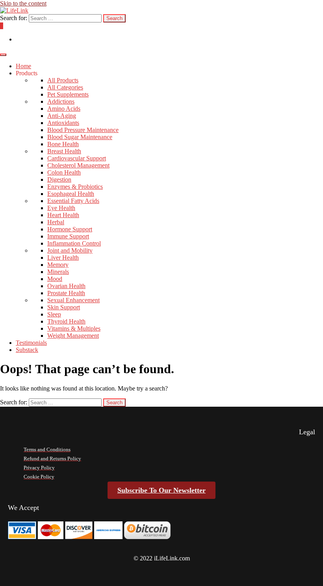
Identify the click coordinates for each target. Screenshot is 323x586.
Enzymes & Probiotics (75, 186)
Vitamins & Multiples (73, 328)
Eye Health (61, 208)
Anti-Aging (61, 115)
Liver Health (63, 257)
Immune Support (68, 236)
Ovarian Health (66, 286)
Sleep (54, 314)
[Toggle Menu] (3, 55)
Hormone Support (69, 229)
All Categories (65, 87)
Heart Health (63, 215)
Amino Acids (63, 108)
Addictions (60, 101)
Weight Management (73, 335)
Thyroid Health (66, 321)
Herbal (55, 222)
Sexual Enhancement (73, 300)
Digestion (59, 179)
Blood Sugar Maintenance (79, 137)
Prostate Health (66, 293)
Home (23, 66)
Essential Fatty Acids (73, 200)
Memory (58, 264)
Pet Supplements (68, 94)
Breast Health (64, 151)
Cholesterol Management (78, 165)
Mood (54, 278)
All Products (62, 80)
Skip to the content (23, 3)
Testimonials (31, 342)
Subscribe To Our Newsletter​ (161, 490)
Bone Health (63, 144)
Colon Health (64, 172)
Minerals (58, 271)
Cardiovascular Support (76, 158)
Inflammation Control (74, 243)
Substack (27, 349)
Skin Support (63, 307)
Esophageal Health (70, 193)
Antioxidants (63, 122)
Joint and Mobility (70, 250)
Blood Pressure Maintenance (83, 130)
